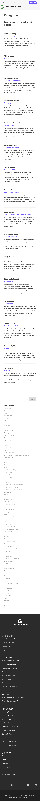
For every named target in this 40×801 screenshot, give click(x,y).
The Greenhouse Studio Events (13, 697)
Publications (8, 546)
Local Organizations (10, 509)
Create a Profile (8, 642)
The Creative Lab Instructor (12, 583)
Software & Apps (9, 568)
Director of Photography (18, 214)
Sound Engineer (9, 303)
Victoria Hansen (10, 145)
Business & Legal (9, 428)
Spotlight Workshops (9, 664)
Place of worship (9, 531)
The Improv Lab (7, 683)
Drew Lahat (9, 212)
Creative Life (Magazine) (11, 687)
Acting (6, 410)
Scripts (6, 563)
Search (32, 399)
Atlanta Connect (8, 672)
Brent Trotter (9, 368)
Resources (7, 708)
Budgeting (7, 425)
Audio (6, 420)
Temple (6, 581)
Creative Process (9, 452)
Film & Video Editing (10, 470)
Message (5, 763)
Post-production (14, 192)
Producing (7, 539)
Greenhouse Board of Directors (13, 484)
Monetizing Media (9, 516)
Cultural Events (8, 457)
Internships (6, 767)
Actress (6, 58)
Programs (7, 657)
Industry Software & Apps (11, 730)
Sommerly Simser (11, 346)
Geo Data (7, 482)
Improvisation (8, 499)
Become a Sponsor (9, 771)
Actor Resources (8, 715)
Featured (6, 465)
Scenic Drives (8, 556)
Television (7, 578)
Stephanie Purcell (11, 279)
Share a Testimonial (9, 774)
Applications (8, 415)
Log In (4, 650)
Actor (6, 36)
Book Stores (8, 423)
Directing (6, 460)
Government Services (10, 741)
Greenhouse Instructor (11, 487)
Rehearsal (7, 551)
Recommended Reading (11, 549)
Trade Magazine (8, 590)
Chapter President (9, 435)
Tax (5, 576)
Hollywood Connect (9, 668)
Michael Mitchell (11, 234)
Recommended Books (10, 726)
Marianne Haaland (12, 123)
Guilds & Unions (9, 492)
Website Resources (9, 723)
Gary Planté (9, 256)
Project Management (10, 544)
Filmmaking (7, 475)
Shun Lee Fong (10, 33)
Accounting (7, 408)
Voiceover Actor (16, 80)
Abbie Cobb (9, 56)
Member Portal (13, 3)
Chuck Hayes (9, 167)
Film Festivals (8, 472)
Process (6, 536)
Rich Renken (9, 301)
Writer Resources (8, 719)
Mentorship (7, 514)
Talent (6, 573)
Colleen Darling (11, 78)
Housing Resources (9, 712)
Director (12, 125)
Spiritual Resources (9, 738)
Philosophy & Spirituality (11, 529)
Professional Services (10, 541)
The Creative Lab (8, 675)
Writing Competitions (10, 608)
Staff (29, 797)
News (5, 521)
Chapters (5, 756)
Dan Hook (8, 189)
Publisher (14, 236)
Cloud (6, 443)
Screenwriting (8, 561)
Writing (6, 605)
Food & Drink (8, 477)
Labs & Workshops (9, 504)
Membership (6, 646)
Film (5, 467)
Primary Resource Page (11, 534)
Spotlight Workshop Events (12, 701)
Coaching (7, 445)
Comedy (6, 450)
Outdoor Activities (9, 526)
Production (7, 259)
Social (4, 760)
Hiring (6, 494)
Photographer (8, 103)
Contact (24, 3)
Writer (17, 36)
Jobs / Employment (10, 502)
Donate (33, 3)
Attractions (7, 418)
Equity (6, 462)
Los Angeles (8, 512)
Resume (6, 553)
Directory (7, 635)
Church (6, 438)
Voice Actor (7, 595)
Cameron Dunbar (11, 100)
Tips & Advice (8, 588)
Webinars (7, 598)
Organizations (8, 524)
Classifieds (7, 440)
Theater (6, 586)
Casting (6, 433)
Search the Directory (9, 639)
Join (4, 3)
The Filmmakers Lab (9, 679)
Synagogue (7, 571)
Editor (6, 192)
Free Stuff (7, 479)
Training (6, 593)
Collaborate (8, 447)
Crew (10, 170)
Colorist (6, 214)
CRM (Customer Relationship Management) (17, 455)
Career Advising (8, 430)
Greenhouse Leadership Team (13, 489)
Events (5, 694)
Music (6, 519)
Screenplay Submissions (11, 558)
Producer (11, 36)
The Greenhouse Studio (10, 660)
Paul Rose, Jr (9, 323)
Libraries (6, 507)
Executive (7, 348)
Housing (6, 497)
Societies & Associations (11, 566)
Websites (7, 600)
